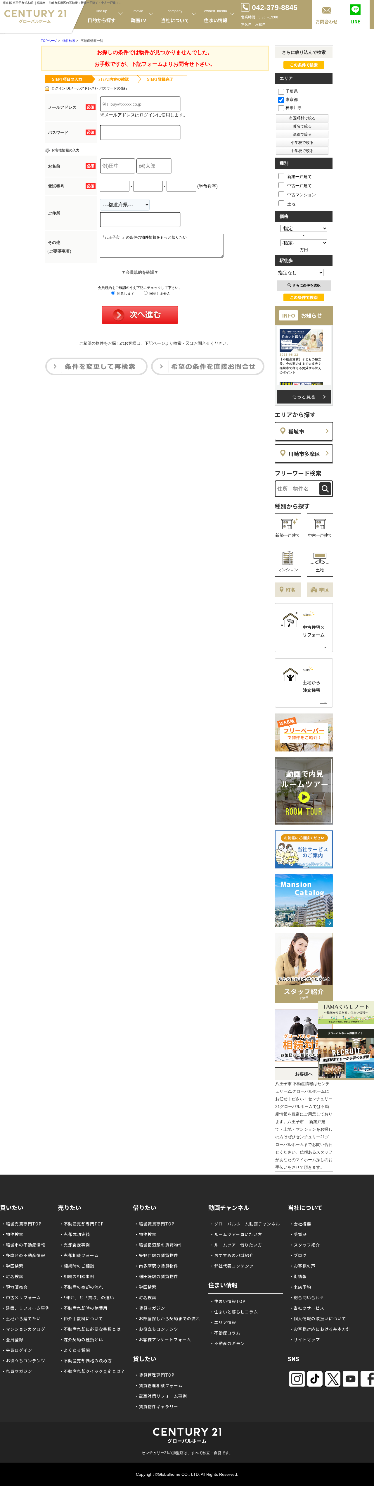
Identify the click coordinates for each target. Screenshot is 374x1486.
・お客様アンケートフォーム (162, 1339)
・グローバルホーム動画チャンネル (245, 1224)
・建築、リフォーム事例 (25, 1308)
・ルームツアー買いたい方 (236, 1234)
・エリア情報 (223, 1322)
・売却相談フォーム (79, 1255)
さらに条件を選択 (306, 285)
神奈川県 (293, 107)
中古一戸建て (299, 185)
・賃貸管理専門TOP (154, 1375)
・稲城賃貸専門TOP (154, 1224)
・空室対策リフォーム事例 (160, 1396)
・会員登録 (12, 1339)
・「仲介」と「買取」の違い (86, 1297)
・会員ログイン (16, 1350)
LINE (355, 21)
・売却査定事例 (74, 1245)
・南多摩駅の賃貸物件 (156, 1266)
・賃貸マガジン (149, 1308)
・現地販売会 (14, 1287)
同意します (125, 294)
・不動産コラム (225, 1333)
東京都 (291, 99)
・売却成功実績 (74, 1234)
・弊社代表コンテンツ (232, 1266)
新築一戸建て (299, 176)
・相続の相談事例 (76, 1276)
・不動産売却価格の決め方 (85, 1360)
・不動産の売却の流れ (81, 1287)
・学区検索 (12, 1266)
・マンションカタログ (23, 1329)
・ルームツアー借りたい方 (236, 1245)
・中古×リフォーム (21, 1297)
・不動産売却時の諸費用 (83, 1308)
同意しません (159, 294)
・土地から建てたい (21, 1318)
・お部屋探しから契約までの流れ (167, 1318)
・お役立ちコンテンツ (23, 1360)
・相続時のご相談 (76, 1266)
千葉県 (291, 91)
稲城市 (296, 431)
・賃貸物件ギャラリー (156, 1406)
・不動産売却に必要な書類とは (90, 1329)
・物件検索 (12, 1234)
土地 (291, 203)
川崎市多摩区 (304, 453)
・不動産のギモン (227, 1343)
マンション (288, 570)
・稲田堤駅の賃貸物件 (156, 1276)
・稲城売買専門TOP (21, 1224)
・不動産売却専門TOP (81, 1224)
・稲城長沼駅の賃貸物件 (158, 1245)
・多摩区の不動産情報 (23, 1255)
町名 (291, 589)
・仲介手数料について (81, 1318)
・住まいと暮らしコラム (234, 1312)
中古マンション (301, 194)
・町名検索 (12, 1276)
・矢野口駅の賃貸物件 (156, 1255)
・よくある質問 (74, 1350)
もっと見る (304, 396)
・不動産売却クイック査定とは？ (92, 1371)
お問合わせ (326, 21)
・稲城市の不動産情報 (23, 1245)
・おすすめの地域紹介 (232, 1255)
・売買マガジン (16, 1371)
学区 (324, 589)
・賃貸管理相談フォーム (158, 1385)
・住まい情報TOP (227, 1301)
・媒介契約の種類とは (81, 1339)
